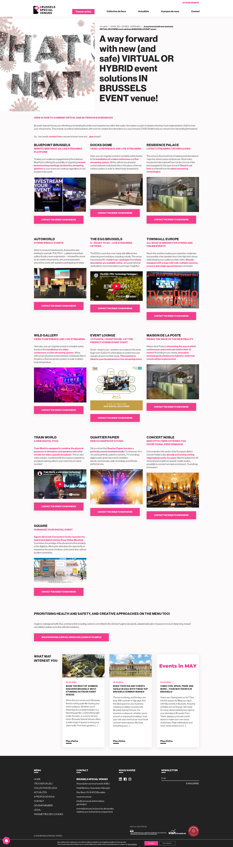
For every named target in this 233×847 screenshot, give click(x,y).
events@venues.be (85, 808)
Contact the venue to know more (59, 219)
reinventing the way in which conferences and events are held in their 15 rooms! (171, 349)
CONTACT (39, 801)
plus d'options (132, 844)
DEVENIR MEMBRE (43, 805)
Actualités (143, 11)
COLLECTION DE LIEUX (45, 787)
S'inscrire (192, 783)
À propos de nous (170, 11)
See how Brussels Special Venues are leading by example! (71, 637)
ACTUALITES (40, 792)
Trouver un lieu (83, 11)
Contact (195, 11)
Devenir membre (190, 2)
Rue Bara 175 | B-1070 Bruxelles (90, 792)
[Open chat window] (6, 841)
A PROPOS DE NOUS (44, 796)
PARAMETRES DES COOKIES (48, 814)
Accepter (151, 843)
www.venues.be (84, 796)
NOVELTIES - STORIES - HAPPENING (126, 26)
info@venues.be (84, 801)
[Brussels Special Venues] (44, 10)
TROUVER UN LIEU (43, 783)
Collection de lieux (116, 11)
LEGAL (37, 809)
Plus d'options (167, 843)
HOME (37, 779)
